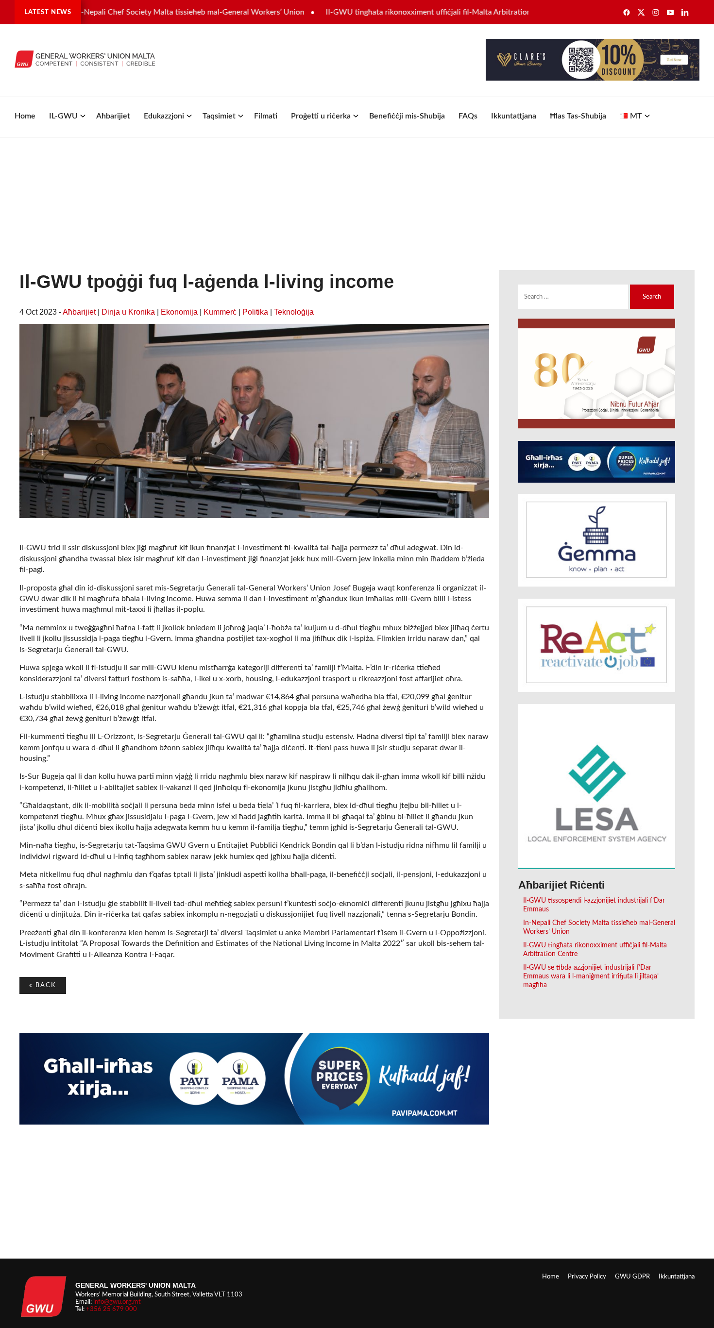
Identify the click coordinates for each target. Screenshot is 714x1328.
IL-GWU (63, 116)
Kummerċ (220, 312)
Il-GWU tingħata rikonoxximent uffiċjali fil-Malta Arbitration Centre (412, 12)
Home (25, 116)
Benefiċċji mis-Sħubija (407, 116)
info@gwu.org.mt (117, 1302)
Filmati (265, 116)
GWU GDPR (632, 1276)
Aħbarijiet (113, 116)
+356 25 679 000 (111, 1309)
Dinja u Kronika (128, 312)
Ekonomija (179, 312)
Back (42, 985)
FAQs (468, 116)
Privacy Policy (587, 1276)
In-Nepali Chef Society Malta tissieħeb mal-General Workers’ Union (161, 12)
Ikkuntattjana (513, 116)
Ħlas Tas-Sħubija (578, 116)
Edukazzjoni (164, 116)
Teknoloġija (294, 312)
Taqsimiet (219, 116)
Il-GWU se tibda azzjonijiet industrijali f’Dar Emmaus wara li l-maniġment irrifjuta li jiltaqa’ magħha (591, 976)
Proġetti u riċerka (321, 116)
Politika (255, 312)
